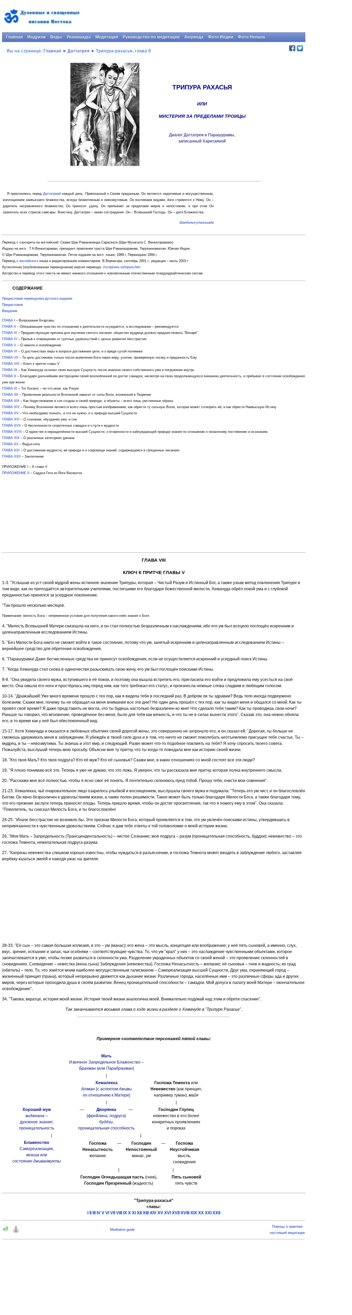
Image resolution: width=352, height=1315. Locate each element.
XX (201, 1213)
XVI (167, 1213)
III (94, 1213)
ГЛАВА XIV (11, 407)
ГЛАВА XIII (10, 401)
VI (107, 1213)
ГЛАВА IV (9, 339)
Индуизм (36, 37)
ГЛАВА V (9, 345)
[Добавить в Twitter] (300, 48)
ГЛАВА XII (10, 395)
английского (28, 261)
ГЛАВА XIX (11, 438)
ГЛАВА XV (10, 413)
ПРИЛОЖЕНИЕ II (15, 473)
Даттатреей (52, 194)
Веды (56, 37)
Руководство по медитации (151, 37)
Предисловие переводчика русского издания (37, 298)
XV (160, 1213)
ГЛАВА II (9, 326)
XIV (153, 1213)
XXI (208, 1213)
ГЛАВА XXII (11, 456)
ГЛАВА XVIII (12, 432)
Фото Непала (251, 37)
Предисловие (12, 305)
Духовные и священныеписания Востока (50, 16)
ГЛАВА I (8, 320)
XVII (176, 1213)
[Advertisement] (153, 512)
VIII (119, 1213)
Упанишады (78, 37)
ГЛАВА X (9, 376)
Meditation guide (122, 1230)
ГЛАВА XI (9, 388)
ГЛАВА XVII (11, 425)
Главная (14, 37)
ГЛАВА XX (10, 444)
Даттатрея (79, 51)
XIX (193, 1213)
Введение (9, 311)
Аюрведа (193, 37)
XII (139, 1213)
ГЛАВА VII (10, 357)
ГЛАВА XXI (11, 450)
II (90, 1213)
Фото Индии (220, 37)
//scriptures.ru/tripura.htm (121, 267)
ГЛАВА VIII (10, 364)
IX (125, 1213)
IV (98, 1213)
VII (112, 1213)
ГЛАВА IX (9, 370)
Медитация (106, 37)
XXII (216, 1213)
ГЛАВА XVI (11, 419)
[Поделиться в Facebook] (292, 48)
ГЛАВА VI (9, 351)
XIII (146, 1213)
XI (134, 1213)
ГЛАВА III (9, 333)
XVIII (185, 1213)
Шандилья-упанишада (197, 222)
